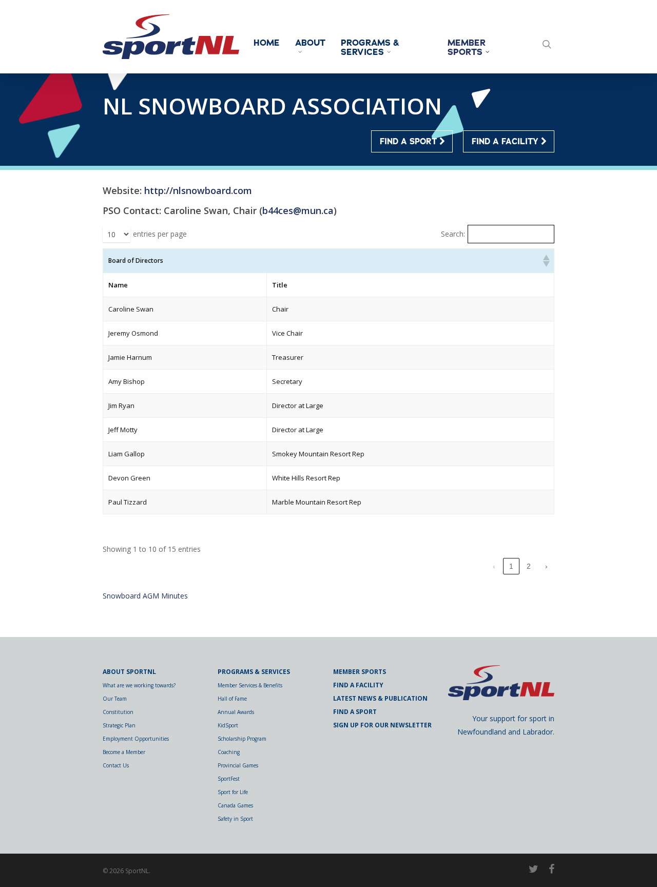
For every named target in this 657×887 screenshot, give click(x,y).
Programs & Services (370, 47)
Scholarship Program (242, 738)
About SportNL (129, 671)
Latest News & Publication (380, 698)
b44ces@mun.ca (298, 210)
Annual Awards (236, 712)
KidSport (228, 725)
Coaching (229, 752)
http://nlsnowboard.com (198, 190)
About (310, 43)
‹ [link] (494, 566)
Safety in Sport (235, 818)
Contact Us (116, 765)
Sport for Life (233, 792)
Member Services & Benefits (250, 685)
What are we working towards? (139, 685)
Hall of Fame (232, 698)
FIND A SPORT (409, 141)
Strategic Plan (119, 725)
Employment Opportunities (136, 738)
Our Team (115, 698)
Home (267, 43)
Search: (453, 234)
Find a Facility (358, 685)
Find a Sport (355, 711)
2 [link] (529, 566)
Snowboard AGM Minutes (145, 596)
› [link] (546, 566)
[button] (546, 261)
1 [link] (511, 566)
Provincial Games (238, 765)
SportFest (229, 778)
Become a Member (124, 752)
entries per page (160, 234)
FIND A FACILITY (506, 141)
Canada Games (235, 805)
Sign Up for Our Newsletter (382, 725)
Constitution (118, 712)
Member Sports (467, 47)
